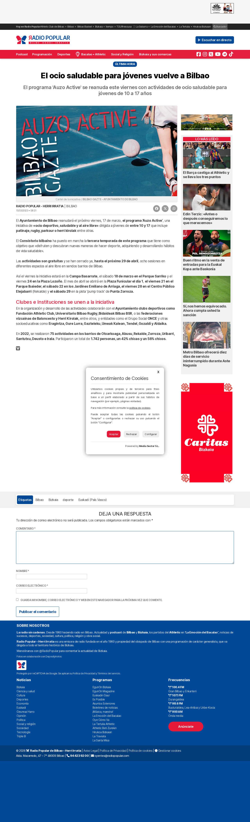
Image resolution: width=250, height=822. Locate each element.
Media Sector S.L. (149, 446)
